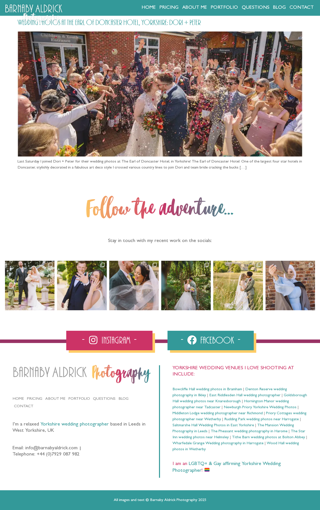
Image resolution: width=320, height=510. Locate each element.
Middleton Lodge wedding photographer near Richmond (217, 414)
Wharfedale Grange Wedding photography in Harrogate (218, 444)
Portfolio (224, 7)
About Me (194, 7)
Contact (302, 7)
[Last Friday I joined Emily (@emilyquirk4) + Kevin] (238, 285)
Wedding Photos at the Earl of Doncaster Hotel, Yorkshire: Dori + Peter (109, 22)
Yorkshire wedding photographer (74, 424)
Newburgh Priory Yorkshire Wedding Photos (260, 408)
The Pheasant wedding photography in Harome (249, 432)
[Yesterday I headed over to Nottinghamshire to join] (134, 285)
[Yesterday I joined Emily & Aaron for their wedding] (29, 285)
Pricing (169, 7)
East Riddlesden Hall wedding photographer (244, 396)
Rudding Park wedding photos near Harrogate (261, 420)
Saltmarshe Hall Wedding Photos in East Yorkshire (213, 426)
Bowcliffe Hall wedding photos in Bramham (207, 390)
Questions (255, 7)
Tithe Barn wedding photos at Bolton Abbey (268, 438)
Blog (279, 7)
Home (149, 7)
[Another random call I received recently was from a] (290, 285)
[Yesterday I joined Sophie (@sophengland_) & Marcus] (81, 285)
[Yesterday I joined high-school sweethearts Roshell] (186, 285)
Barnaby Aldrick (49, 372)
